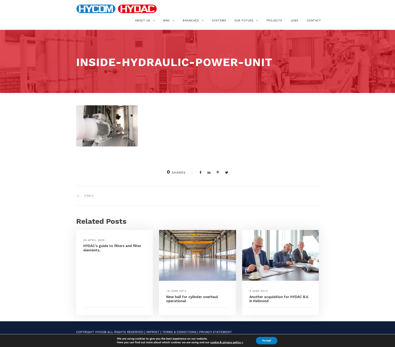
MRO (166, 20)
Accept (266, 340)
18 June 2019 (176, 291)
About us (142, 20)
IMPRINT (152, 332)
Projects (274, 20)
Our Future (243, 20)
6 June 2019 (258, 291)
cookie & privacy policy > (226, 342)
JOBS (294, 20)
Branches (191, 20)
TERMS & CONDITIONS (179, 332)
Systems (219, 20)
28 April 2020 (94, 240)
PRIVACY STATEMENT (215, 332)
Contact (314, 20)
